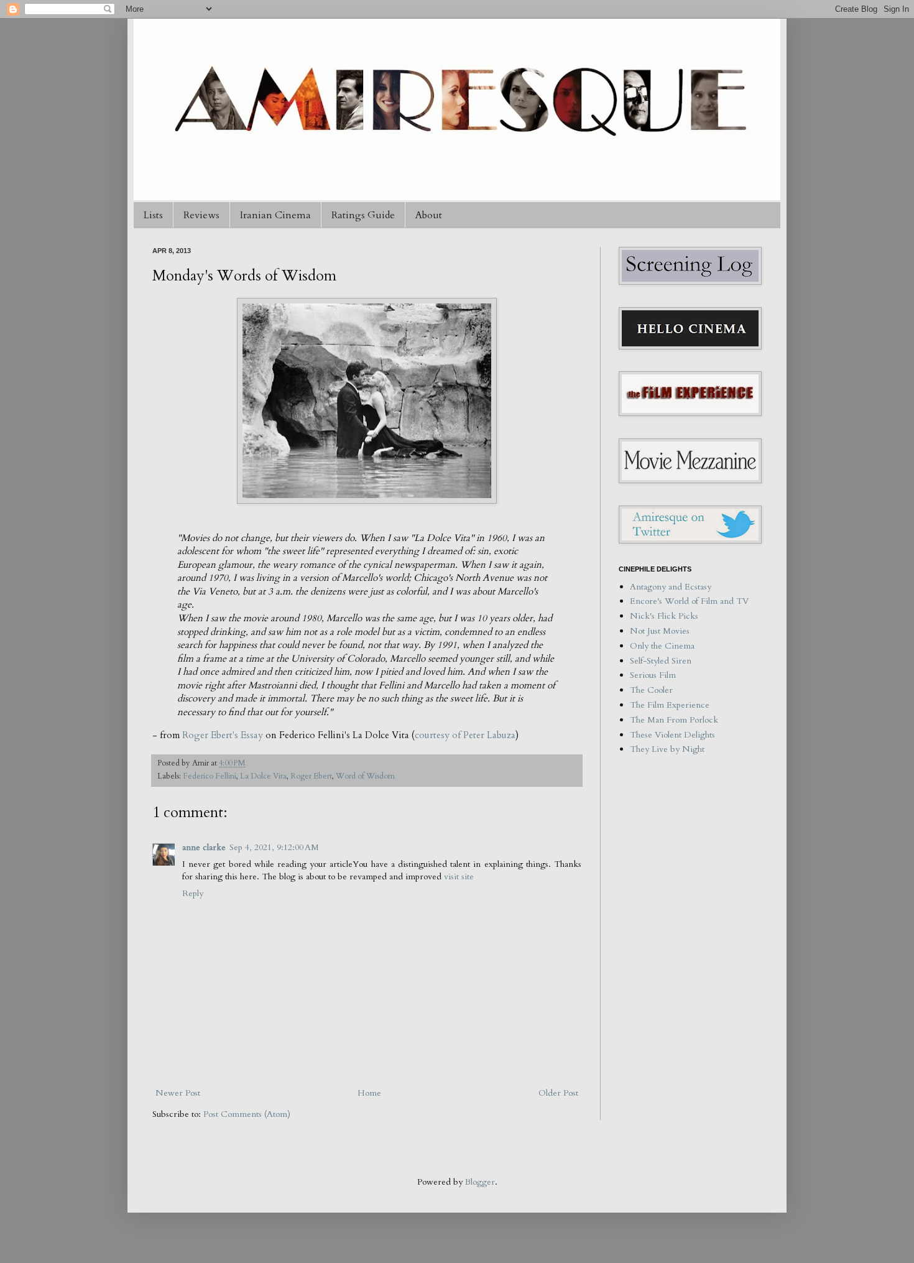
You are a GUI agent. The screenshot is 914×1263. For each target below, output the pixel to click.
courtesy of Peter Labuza (465, 735)
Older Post (558, 1093)
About (428, 215)
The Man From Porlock (674, 720)
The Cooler (651, 690)
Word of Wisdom (365, 776)
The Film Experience (669, 705)
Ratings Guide (363, 215)
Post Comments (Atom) (246, 1114)
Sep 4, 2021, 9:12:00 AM (274, 847)
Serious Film (653, 675)
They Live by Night (667, 749)
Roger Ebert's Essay (222, 735)
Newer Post (177, 1093)
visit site (459, 876)
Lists (153, 215)
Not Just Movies (660, 631)
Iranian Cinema (275, 215)
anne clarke (204, 847)
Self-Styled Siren (660, 661)
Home (369, 1093)
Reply (192, 893)
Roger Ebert (311, 776)
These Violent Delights (672, 735)
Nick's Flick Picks (664, 616)
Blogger (480, 1182)
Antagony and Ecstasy (670, 587)
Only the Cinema (662, 646)
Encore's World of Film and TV (689, 601)
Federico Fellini (209, 776)
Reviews (201, 215)
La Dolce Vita (263, 776)
